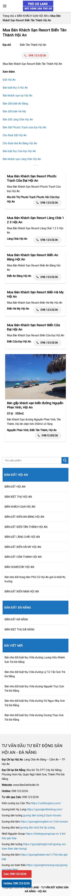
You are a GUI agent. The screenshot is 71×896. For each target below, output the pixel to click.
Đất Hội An (9, 79)
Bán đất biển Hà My (14, 111)
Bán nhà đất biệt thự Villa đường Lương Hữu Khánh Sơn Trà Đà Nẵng (34, 660)
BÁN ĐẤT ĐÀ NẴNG (16, 619)
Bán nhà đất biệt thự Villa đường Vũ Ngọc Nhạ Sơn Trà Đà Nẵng (34, 703)
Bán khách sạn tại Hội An (17, 95)
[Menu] (5, 6)
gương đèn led (29, 827)
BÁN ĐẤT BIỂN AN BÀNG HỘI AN (24, 516)
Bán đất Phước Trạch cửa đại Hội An (24, 127)
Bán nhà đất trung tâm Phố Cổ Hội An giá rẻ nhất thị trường (34, 579)
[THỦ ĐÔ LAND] (38, 6)
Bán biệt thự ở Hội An (15, 87)
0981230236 (50, 435)
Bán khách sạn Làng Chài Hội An (22, 159)
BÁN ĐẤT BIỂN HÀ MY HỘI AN (22, 547)
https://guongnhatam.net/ (36, 854)
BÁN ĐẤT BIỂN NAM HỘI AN (21, 591)
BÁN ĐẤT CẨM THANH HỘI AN (23, 557)
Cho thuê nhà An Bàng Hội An (20, 143)
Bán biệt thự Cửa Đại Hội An (19, 151)
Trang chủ (8, 15)
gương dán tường (33, 815)
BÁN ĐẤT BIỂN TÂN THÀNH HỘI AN (25, 527)
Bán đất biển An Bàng (15, 103)
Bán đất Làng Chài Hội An (18, 119)
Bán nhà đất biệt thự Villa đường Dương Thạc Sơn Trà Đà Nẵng (34, 717)
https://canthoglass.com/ (46, 803)
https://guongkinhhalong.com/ (45, 809)
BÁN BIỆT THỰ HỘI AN (18, 496)
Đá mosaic (61, 821)
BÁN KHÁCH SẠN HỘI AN (32, 15)
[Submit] (65, 460)
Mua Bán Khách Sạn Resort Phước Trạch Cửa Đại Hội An (32, 178)
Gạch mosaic (53, 815)
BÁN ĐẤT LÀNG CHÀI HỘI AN (22, 536)
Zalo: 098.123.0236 (15, 874)
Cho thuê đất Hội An (15, 135)
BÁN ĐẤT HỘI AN (14, 486)
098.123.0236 (37, 55)
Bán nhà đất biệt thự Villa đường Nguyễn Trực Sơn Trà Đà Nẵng (34, 688)
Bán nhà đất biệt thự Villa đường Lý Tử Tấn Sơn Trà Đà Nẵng (34, 674)
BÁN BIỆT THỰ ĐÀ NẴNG (19, 629)
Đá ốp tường (47, 827)
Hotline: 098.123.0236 (16, 883)
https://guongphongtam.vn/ (37, 821)
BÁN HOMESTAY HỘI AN (19, 567)
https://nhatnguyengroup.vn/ (42, 833)
